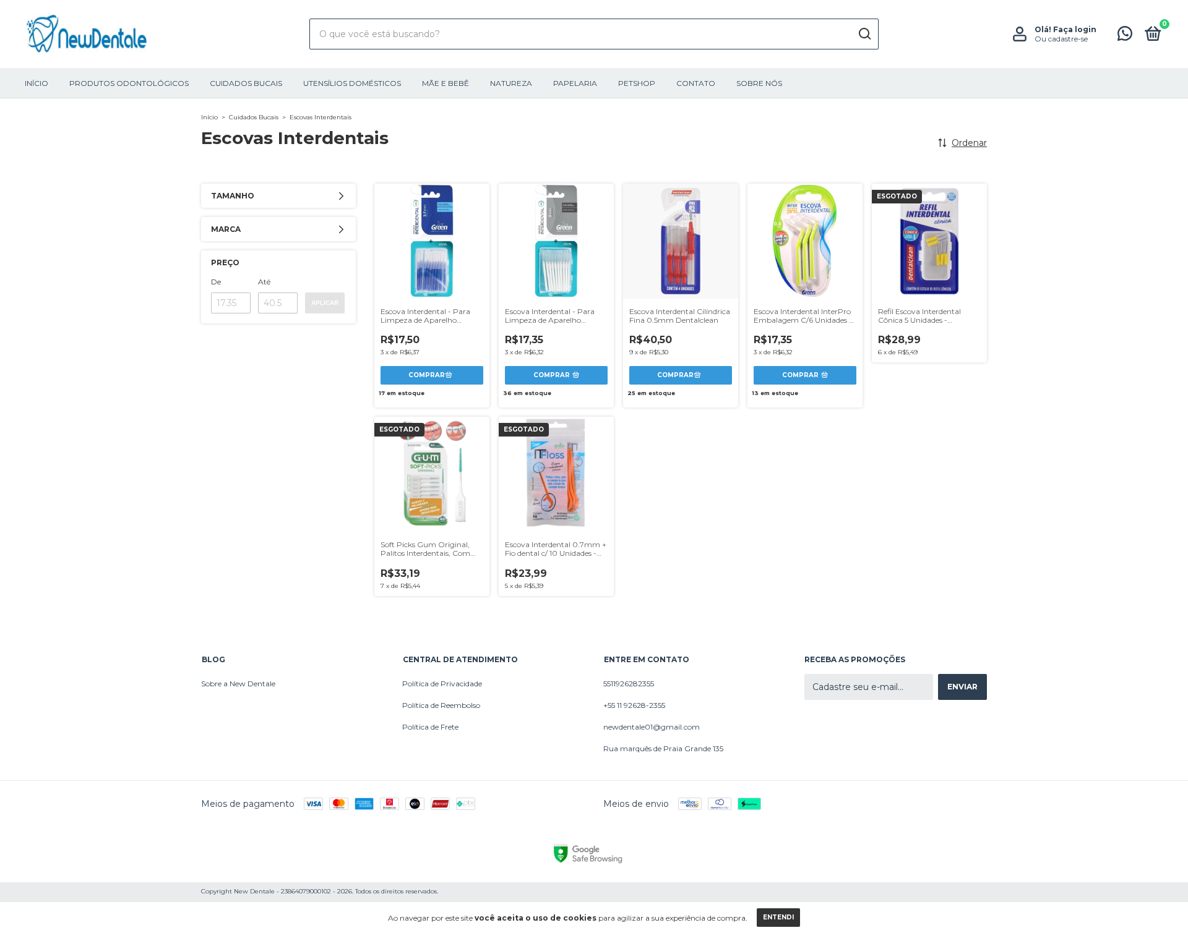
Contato (695, 83)
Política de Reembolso (441, 705)
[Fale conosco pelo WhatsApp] (1124, 36)
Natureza (511, 83)
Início (36, 83)
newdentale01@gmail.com (651, 726)
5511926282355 (628, 683)
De (216, 281)
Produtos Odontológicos (129, 83)
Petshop (636, 83)
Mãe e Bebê (445, 83)
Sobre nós (759, 83)
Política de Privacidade (442, 683)
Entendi (778, 917)
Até (264, 281)
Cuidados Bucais (246, 83)
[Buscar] (864, 34)
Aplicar (324, 302)
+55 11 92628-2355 (634, 705)
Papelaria (575, 83)
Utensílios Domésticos (352, 83)
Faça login (1074, 29)
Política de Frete (430, 726)
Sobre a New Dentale (238, 683)
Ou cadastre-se (1061, 38)
